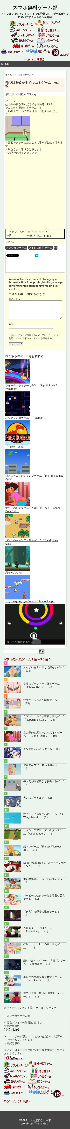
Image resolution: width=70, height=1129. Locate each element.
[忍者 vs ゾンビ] (17, 548)
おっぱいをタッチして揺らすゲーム (44, 667)
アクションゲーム (16, 247)
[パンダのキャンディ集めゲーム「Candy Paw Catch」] (17, 515)
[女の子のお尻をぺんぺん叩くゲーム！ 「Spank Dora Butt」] (17, 483)
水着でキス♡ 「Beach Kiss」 (40, 765)
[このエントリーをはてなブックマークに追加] (36, 255)
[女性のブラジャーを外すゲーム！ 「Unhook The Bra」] (12, 687)
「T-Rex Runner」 (16, 446)
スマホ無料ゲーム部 (35, 7)
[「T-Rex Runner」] (17, 422)
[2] (32, 231)
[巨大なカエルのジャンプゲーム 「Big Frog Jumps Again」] (17, 451)
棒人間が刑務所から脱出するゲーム (44, 781)
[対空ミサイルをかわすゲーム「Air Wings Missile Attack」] (12, 818)
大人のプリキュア (33, 797)
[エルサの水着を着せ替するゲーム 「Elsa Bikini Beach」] (12, 980)
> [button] (60, 623)
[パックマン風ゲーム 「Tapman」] (17, 393)
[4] (39, 231)
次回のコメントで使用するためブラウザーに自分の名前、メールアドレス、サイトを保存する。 (35, 337)
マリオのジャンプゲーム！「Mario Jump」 (30, 601)
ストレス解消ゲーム (40, 247)
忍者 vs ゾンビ (15, 572)
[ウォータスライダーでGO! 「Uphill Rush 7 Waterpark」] (17, 360)
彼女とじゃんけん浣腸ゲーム (40, 700)
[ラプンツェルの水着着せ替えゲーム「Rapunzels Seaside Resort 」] (12, 720)
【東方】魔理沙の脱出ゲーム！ (41, 911)
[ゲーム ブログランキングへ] (14, 1056)
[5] (43, 231)
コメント (15, 299)
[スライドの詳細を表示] (35, 624)
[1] (29, 231)
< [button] (9, 623)
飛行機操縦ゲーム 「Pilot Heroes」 (43, 879)
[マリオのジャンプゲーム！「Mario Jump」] (17, 576)
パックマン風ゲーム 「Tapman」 (25, 417)
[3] (36, 231)
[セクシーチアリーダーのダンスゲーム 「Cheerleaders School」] (12, 834)
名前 (11, 323)
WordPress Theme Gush (35, 1123)
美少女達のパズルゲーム (37, 748)
